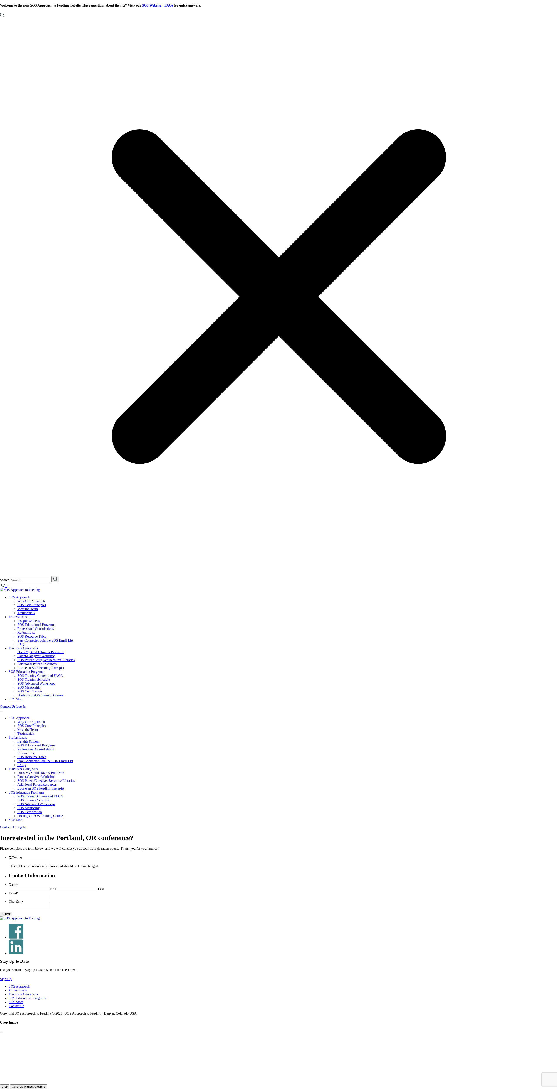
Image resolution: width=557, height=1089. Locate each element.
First (53, 889)
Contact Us (7, 706)
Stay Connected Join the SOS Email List (45, 640)
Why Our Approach (31, 601)
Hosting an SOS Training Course (40, 695)
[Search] (55, 579)
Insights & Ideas (28, 621)
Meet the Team (27, 609)
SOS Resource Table (31, 636)
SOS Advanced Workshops (36, 683)
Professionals (18, 617)
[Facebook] (16, 937)
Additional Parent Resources (37, 664)
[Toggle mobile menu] (1, 711)
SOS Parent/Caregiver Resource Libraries (46, 660)
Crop (5, 1086)
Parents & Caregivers (23, 648)
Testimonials (26, 613)
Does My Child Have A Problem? (40, 652)
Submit (6, 914)
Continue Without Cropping (28, 1086)
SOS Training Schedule (33, 679)
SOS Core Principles (31, 605)
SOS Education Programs (26, 672)
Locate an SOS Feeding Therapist (40, 668)
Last (101, 889)
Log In (21, 706)
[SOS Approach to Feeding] (20, 590)
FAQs (21, 644)
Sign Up (6, 979)
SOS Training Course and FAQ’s (40, 675)
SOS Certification (29, 691)
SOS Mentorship (28, 687)
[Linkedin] (16, 953)
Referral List (26, 632)
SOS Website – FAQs (157, 5)
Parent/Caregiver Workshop (36, 656)
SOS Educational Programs (36, 624)
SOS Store (16, 699)
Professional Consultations (35, 628)
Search (4, 580)
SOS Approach (19, 597)
